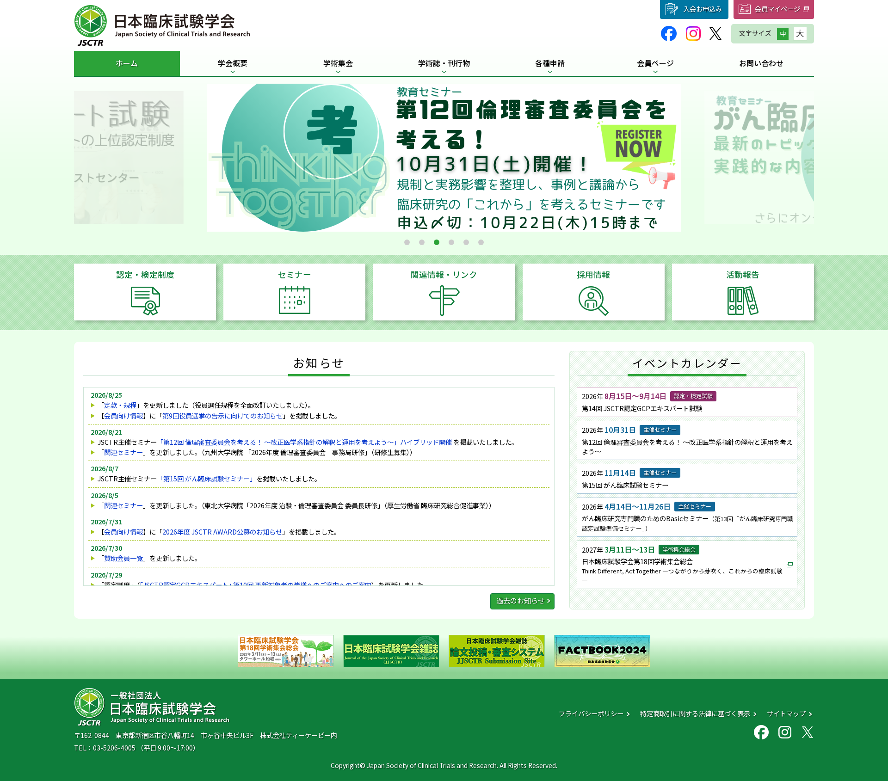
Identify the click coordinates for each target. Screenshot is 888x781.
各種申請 (550, 62)
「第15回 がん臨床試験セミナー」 (206, 478)
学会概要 (232, 62)
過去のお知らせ (520, 600)
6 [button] (481, 242)
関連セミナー (123, 452)
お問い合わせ (761, 62)
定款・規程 (120, 405)
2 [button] (422, 242)
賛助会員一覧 (123, 558)
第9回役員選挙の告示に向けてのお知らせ (222, 415)
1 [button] (407, 242)
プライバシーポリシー (591, 713)
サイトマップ (786, 713)
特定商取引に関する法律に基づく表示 (695, 713)
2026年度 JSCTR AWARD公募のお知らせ (222, 531)
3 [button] (436, 242)
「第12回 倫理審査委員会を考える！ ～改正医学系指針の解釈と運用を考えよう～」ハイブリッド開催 (304, 442)
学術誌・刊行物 (444, 62)
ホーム (127, 62)
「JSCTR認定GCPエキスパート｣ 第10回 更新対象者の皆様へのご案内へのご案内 (255, 585)
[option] (444, 158)
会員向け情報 (123, 415)
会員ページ (655, 62)
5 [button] (466, 242)
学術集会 (338, 62)
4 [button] (451, 242)
